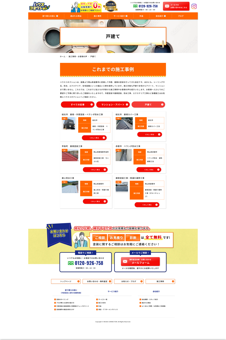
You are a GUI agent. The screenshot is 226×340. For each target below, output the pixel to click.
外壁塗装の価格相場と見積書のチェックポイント (72, 306)
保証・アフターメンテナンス (108, 309)
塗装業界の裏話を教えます (65, 309)
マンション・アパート (113, 104)
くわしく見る (94, 138)
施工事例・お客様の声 (78, 56)
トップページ (65, 281)
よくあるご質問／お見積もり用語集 (154, 306)
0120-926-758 (148, 6)
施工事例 (97, 16)
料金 (141, 16)
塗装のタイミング (62, 299)
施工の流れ (102, 303)
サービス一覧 (102, 299)
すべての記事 (78, 104)
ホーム (62, 56)
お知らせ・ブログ (128, 281)
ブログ (181, 16)
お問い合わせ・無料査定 (97, 281)
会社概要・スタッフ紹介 (150, 299)
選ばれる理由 (75, 16)
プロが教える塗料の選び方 (65, 303)
